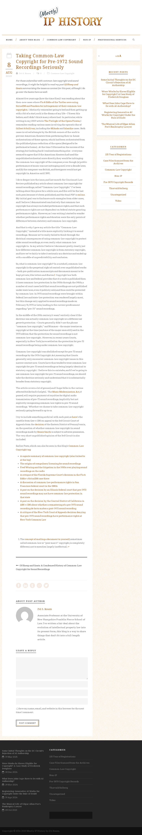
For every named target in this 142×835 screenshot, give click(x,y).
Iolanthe (68, 128)
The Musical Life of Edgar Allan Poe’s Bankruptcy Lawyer (21, 805)
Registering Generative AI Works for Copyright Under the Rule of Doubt (118, 115)
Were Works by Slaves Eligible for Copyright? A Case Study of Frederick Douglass (118, 94)
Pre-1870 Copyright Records (118, 182)
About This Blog (30, 39)
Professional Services (112, 39)
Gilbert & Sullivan (25, 128)
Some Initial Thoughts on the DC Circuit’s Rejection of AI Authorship (118, 83)
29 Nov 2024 (11, 784)
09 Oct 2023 (11, 810)
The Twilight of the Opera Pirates (62, 121)
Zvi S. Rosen (25, 73)
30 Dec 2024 (11, 772)
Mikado (55, 128)
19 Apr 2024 (11, 797)
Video (118, 201)
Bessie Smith (44, 432)
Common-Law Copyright (61, 39)
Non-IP (87, 39)
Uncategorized (118, 194)
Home (9, 39)
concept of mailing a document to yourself (47, 539)
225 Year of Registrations (118, 154)
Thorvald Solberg (118, 188)
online (81, 195)
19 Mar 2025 (11, 757)
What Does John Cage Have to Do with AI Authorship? (22, 779)
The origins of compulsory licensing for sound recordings (50, 463)
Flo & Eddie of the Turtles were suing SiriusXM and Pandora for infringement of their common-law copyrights (48, 106)
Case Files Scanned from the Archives (69, 763)
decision (39, 424)
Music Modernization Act (65, 392)
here (74, 417)
